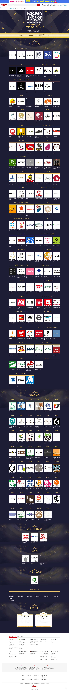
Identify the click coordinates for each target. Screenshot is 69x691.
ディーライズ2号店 (56, 291)
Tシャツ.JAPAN (55, 59)
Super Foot (46, 106)
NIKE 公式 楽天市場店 (12, 75)
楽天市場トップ (11, 8)
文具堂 (45, 291)
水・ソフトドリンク (22, 644)
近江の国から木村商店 (12, 472)
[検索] (38, 5)
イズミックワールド (20, 167)
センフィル (10, 519)
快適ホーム (10, 214)
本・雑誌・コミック (54, 659)
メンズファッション (11, 642)
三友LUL (54, 90)
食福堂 (10, 136)
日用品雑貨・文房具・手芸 (34, 641)
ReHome (54, 441)
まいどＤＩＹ (28, 245)
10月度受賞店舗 (37, 596)
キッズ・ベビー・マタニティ (55, 641)
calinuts (36, 151)
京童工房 (54, 75)
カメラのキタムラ (38, 307)
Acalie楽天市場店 (38, 369)
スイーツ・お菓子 (21, 642)
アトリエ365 (37, 59)
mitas (54, 338)
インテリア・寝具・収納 (44, 653)
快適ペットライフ (56, 245)
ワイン (20, 647)
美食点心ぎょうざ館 (20, 151)
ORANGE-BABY (55, 488)
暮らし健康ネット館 (12, 167)
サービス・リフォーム (43, 659)
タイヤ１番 (55, 410)
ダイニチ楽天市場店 (20, 214)
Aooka (27, 410)
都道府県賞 (30, 35)
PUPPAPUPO (46, 457)
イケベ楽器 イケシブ (29, 338)
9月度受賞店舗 (29, 596)
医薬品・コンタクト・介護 (34, 644)
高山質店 (10, 106)
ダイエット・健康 (32, 642)
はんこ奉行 (37, 214)
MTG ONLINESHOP (29, 307)
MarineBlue (11, 120)
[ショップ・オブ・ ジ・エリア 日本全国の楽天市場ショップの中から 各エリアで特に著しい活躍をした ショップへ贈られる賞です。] (43, 612)
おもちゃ (52, 642)
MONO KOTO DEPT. (12, 276)
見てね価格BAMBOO (56, 307)
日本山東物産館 (29, 106)
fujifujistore (32, 563)
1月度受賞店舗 (11, 600)
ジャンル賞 (20, 35)
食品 (20, 641)
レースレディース (20, 59)
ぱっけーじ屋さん (20, 488)
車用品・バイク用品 (33, 653)
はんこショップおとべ (48, 214)
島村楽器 (10, 338)
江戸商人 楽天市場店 (47, 120)
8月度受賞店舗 (20, 596)
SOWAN (27, 120)
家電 (9, 653)
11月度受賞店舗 (46, 596)
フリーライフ (46, 198)
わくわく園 (37, 519)
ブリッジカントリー (38, 229)
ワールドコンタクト (20, 410)
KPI (26, 353)
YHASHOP (23, 563)
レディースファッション (12, 641)
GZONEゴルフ (19, 369)
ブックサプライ (37, 322)
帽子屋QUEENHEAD (47, 503)
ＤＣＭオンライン (20, 245)
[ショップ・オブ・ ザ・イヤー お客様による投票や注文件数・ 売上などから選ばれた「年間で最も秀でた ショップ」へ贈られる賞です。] (25, 612)
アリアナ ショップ (47, 426)
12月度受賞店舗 (55, 596)
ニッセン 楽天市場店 (21, 472)
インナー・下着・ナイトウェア (13, 647)
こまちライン (28, 136)
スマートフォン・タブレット (13, 656)
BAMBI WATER (20, 90)
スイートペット (46, 245)
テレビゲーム (53, 653)
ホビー (52, 656)
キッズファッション (11, 644)
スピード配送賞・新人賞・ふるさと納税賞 (44, 35)
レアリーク (37, 75)
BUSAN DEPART (56, 322)
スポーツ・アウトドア (22, 653)
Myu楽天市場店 (37, 457)
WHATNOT (46, 353)
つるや (18, 503)
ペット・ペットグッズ (43, 656)
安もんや (54, 214)
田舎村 (54, 120)
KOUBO (18, 457)
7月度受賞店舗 (11, 596)
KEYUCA (27, 198)
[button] (45, 5)
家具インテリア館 (20, 198)
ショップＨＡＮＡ (38, 441)
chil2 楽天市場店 (56, 106)
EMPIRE (18, 106)
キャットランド (37, 410)
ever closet (37, 106)
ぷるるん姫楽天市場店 (12, 151)
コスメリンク (37, 503)
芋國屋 (45, 151)
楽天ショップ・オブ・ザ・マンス (20, 8)
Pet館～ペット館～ (38, 245)
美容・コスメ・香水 (43, 641)
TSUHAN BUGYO (20, 260)
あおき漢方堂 (19, 519)
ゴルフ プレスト (12, 369)
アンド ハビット (11, 307)
